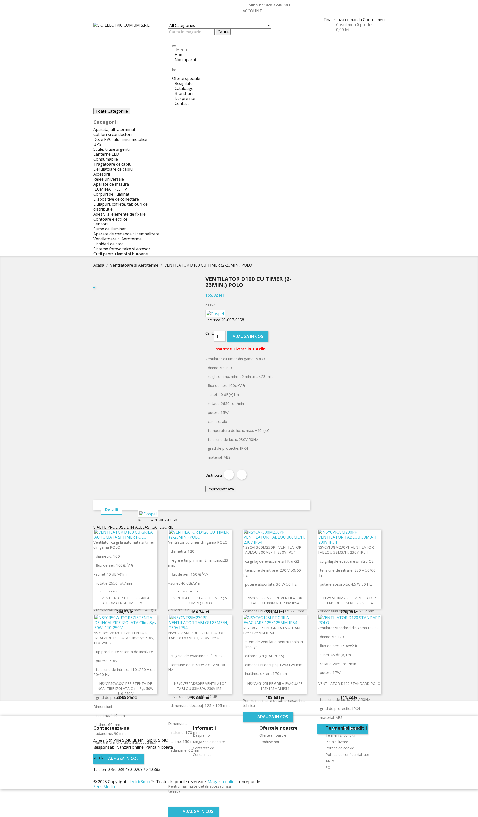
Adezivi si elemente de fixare (119, 214)
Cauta (223, 32)
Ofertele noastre (272, 735)
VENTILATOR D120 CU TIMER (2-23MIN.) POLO (200, 600)
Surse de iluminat (109, 229)
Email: (98, 757)
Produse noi (269, 741)
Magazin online (222, 781)
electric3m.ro (139, 781)
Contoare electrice (110, 219)
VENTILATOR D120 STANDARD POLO (349, 683)
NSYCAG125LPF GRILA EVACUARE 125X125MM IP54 (274, 686)
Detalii (111, 509)
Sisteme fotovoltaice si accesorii (122, 249)
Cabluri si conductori (112, 134)
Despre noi (185, 98)
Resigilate (184, 83)
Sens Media (104, 786)
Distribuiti (229, 475)
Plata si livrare (337, 741)
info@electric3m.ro (121, 757)
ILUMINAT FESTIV (110, 189)
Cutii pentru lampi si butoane (120, 254)
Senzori (100, 224)
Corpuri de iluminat (111, 194)
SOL (329, 767)
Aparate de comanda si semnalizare (126, 234)
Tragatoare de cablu (112, 164)
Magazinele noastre (209, 741)
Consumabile (105, 159)
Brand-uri (184, 93)
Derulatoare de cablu (113, 169)
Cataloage (184, 88)
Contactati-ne (204, 748)
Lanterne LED (106, 154)
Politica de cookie (340, 748)
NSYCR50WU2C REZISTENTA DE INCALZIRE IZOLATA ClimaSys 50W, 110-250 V (125, 688)
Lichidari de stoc (108, 244)
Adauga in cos (248, 336)
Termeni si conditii (340, 735)
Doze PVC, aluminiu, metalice (120, 139)
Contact (182, 103)
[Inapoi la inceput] (1, 776)
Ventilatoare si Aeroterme (117, 239)
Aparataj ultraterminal (114, 129)
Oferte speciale (186, 74)
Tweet (242, 475)
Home (180, 54)
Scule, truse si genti (111, 149)
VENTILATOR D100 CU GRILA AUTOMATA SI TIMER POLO (125, 600)
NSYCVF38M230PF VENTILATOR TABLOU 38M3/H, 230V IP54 (349, 600)
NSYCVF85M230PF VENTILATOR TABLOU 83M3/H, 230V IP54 (200, 686)
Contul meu (202, 754)
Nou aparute (187, 59)
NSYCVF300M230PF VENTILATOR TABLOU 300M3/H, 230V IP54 (274, 600)
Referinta (212, 320)
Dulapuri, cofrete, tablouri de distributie (120, 206)
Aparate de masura (111, 184)
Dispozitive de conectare (116, 199)
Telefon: (100, 769)
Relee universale (108, 179)
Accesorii (101, 174)
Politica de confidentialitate (347, 754)
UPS (97, 144)
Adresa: (99, 740)
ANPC (330, 761)
